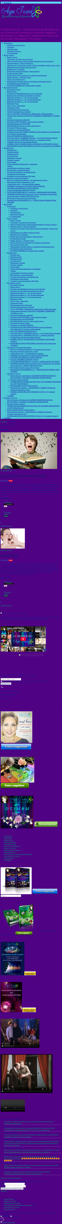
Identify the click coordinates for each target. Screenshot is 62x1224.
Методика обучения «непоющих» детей (20, 182)
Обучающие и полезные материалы (16, 178)
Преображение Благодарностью (18, 110)
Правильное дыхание (14, 158)
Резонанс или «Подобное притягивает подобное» (24, 95)
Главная (4, 421)
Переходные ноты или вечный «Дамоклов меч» (23, 71)
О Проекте (8, 836)
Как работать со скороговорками (18, 170)
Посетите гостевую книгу (11, 1178)
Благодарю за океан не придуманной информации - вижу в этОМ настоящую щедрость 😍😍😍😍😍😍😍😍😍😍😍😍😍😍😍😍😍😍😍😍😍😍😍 (32, 1158)
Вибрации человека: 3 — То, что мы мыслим (22, 101)
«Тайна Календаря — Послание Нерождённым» (23, 184)
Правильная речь (13, 154)
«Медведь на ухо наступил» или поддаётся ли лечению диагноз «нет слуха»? (33, 65)
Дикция (9, 166)
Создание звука (12, 156)
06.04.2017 (4, 480)
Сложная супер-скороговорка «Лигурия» (21, 176)
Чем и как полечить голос (16, 79)
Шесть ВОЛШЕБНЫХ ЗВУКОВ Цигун (20, 136)
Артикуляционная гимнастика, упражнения (22, 164)
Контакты (7, 3)
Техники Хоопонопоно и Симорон (19, 112)
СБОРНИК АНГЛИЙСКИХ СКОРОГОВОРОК (23, 188)
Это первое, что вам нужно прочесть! (20, 59)
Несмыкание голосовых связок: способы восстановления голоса (29, 81)
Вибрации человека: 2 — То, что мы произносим (24, 99)
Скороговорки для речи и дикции (18, 168)
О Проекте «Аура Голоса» (16, 45)
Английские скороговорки (16, 174)
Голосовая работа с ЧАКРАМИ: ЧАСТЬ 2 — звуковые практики (29, 140)
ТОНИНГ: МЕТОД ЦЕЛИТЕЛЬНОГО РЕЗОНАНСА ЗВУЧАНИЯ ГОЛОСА (32, 144)
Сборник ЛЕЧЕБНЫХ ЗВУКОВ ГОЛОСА (21, 190)
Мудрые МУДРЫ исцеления (17, 128)
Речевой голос (9, 148)
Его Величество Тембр (15, 73)
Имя (2, 1184)
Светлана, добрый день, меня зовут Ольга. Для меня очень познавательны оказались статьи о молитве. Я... (27, 1173)
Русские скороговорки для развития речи (21, 172)
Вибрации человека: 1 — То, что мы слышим (22, 97)
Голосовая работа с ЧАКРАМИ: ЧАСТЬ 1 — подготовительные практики (32, 138)
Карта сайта (8, 204)
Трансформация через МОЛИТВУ (18, 124)
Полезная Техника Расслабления (18, 120)
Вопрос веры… (12, 91)
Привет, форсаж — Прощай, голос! (19, 77)
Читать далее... (6, 526)
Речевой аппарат (12, 152)
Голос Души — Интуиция (16, 105)
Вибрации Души (12, 103)
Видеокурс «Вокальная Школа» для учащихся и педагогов (27, 180)
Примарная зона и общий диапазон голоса (21, 67)
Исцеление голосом (10, 87)
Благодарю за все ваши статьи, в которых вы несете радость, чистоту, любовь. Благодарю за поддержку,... (31, 1166)
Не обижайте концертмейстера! (18, 83)
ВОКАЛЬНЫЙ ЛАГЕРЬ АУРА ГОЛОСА (24, 386)
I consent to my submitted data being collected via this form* (25, 681)
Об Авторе (10, 47)
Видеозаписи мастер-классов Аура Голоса (21, 198)
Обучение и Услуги (13, 373)
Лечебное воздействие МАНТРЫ (18, 130)
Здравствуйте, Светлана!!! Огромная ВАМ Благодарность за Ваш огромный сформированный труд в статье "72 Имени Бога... (29, 1129)
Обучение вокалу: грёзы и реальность (20, 63)
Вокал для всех (9, 55)
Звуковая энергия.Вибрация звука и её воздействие (24, 93)
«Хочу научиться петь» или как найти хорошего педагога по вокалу (30, 61)
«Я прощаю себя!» (13, 107)
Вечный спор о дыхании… (16, 69)
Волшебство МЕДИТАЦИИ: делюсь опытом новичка (25, 122)
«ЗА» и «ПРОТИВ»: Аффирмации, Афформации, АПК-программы (30, 114)
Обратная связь (12, 49)
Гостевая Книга (12, 53)
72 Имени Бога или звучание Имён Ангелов (22, 142)
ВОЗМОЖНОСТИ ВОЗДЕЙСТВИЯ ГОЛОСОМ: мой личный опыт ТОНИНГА (34, 146)
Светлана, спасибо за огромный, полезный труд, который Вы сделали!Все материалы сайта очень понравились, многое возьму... (32, 1151)
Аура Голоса (8, 43)
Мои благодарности (14, 51)
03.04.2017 (4, 560)
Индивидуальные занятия (19, 380)
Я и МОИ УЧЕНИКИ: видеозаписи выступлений (24, 85)
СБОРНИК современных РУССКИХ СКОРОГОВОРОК (26, 186)
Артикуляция (11, 162)
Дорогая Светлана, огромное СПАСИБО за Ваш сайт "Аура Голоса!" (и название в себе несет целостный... (31, 1136)
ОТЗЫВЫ (10, 396)
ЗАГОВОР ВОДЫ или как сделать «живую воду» (24, 126)
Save (11, 480)
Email (3, 1186)
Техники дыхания (13, 160)
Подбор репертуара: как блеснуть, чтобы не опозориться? (27, 75)
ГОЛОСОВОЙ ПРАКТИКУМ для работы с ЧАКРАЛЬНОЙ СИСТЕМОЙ (31, 192)
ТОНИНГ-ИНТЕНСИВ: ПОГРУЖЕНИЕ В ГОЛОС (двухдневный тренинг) (32, 416)
